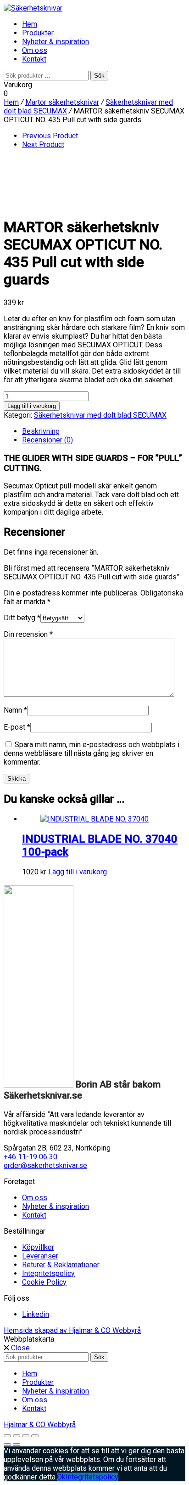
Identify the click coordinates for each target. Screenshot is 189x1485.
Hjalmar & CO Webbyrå (40, 1424)
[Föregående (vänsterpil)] (7, 1444)
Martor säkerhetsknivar (62, 102)
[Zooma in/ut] (7, 1435)
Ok (61, 1477)
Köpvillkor (38, 1247)
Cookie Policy (44, 1282)
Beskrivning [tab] (41, 431)
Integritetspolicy (48, 1273)
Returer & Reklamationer (61, 1264)
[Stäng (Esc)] (35, 1435)
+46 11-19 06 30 (30, 1156)
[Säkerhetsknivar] (33, 8)
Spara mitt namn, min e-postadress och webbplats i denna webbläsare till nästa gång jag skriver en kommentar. (91, 753)
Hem (29, 24)
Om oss (34, 50)
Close (19, 1347)
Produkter (38, 32)
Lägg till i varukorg (31, 405)
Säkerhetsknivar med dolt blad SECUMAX (100, 415)
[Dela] (25, 1435)
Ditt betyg (22, 617)
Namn (15, 710)
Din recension (28, 634)
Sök (99, 75)
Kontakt (34, 59)
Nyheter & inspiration (55, 41)
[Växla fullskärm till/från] (16, 1435)
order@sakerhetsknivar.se (45, 1165)
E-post (17, 727)
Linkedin (35, 1314)
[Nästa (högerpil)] (16, 1444)
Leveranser (40, 1256)
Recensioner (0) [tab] (47, 440)
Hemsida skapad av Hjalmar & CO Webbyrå (72, 1330)
